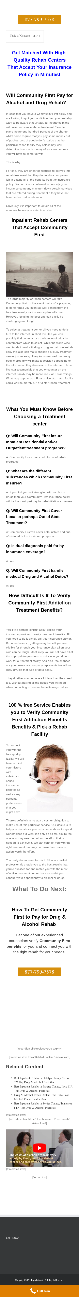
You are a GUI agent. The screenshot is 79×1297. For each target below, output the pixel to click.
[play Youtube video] (39, 1148)
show (35, 35)
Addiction (59, 602)
